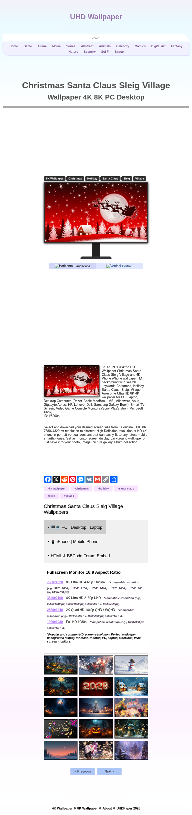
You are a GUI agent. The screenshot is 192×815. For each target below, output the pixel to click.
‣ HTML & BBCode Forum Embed (79, 556)
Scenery (90, 52)
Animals (105, 46)
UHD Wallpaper (96, 17)
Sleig (127, 178)
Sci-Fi (105, 52)
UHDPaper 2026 (128, 808)
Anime (42, 46)
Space (119, 52)
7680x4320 (55, 582)
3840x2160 (55, 598)
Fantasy (176, 46)
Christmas (75, 178)
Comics (140, 46)
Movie (56, 46)
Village (139, 178)
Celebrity (122, 46)
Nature (73, 52)
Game (28, 46)
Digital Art (158, 46)
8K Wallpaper (54, 178)
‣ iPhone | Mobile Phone (73, 541)
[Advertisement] (96, 316)
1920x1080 (55, 622)
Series (71, 46)
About (107, 808)
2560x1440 (55, 610)
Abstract (87, 46)
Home (14, 46)
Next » (109, 771)
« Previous (82, 771)
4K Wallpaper (62, 808)
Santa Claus (110, 178)
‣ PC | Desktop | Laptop (75, 527)
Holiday (92, 178)
